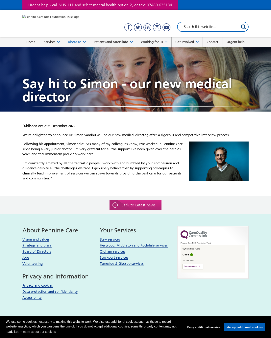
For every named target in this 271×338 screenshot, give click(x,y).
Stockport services (114, 257)
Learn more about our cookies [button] (35, 331)
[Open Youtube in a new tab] (166, 27)
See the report (190, 266)
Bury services (110, 239)
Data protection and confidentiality (50, 292)
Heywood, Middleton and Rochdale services (134, 245)
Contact (212, 42)
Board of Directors (36, 251)
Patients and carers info (111, 42)
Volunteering (32, 264)
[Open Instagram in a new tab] (157, 27)
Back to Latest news (138, 205)
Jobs (25, 257)
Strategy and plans (37, 245)
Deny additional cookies (202, 327)
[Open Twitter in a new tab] (138, 27)
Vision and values (35, 239)
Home (30, 42)
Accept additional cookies (243, 327)
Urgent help (236, 42)
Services (49, 42)
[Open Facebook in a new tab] (128, 27)
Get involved (184, 42)
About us (74, 42)
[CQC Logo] (194, 237)
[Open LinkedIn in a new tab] (147, 27)
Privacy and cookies (37, 285)
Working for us (152, 42)
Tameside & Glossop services (122, 264)
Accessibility (32, 297)
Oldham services (112, 251)
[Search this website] (243, 26)
